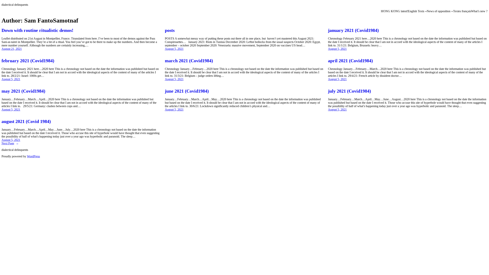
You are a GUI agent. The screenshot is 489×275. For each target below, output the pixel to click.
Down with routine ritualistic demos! (37, 30)
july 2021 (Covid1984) (349, 91)
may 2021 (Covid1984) (23, 91)
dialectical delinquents (15, 4)
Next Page (10, 143)
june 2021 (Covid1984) (187, 91)
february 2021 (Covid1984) (28, 60)
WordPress (33, 156)
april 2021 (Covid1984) (350, 60)
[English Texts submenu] (426, 11)
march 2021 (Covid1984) (189, 60)
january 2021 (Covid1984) (353, 30)
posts (170, 30)
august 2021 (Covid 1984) (26, 121)
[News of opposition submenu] (452, 11)
